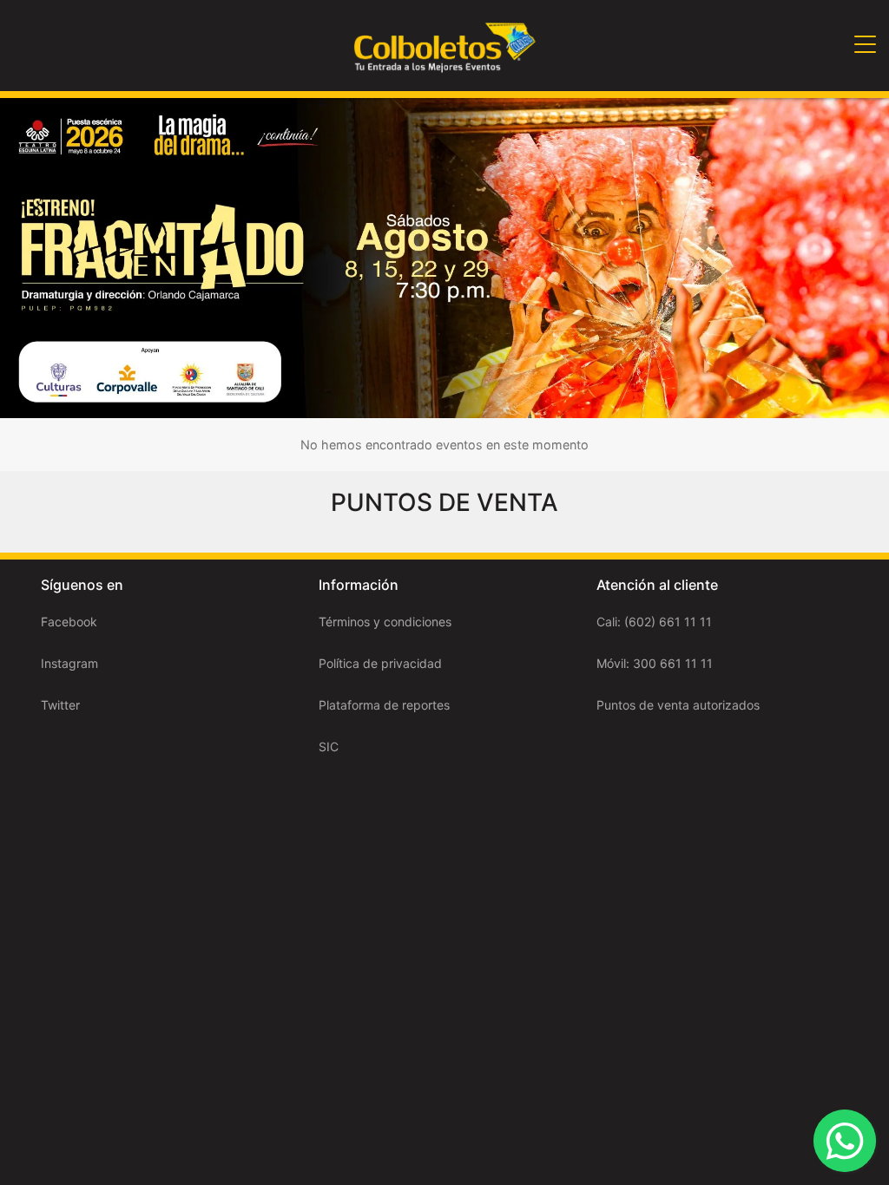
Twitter (60, 704)
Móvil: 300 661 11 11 (654, 663)
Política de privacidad (380, 663)
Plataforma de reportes (384, 704)
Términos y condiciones (385, 621)
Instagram (69, 663)
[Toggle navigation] (865, 45)
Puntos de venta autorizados (678, 704)
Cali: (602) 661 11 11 (654, 621)
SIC (329, 746)
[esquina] (444, 256)
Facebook (69, 621)
